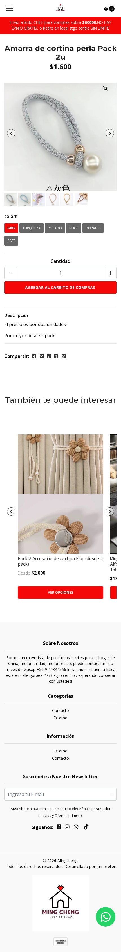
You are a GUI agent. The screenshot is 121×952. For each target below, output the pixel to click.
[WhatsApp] (76, 828)
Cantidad (60, 261)
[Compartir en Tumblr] (56, 356)
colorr (10, 216)
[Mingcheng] (60, 8)
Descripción (17, 315)
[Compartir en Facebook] (34, 356)
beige (73, 228)
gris (11, 228)
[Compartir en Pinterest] (49, 356)
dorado (93, 228)
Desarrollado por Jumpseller (89, 866)
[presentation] (11, 133)
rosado (55, 228)
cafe (11, 240)
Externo (60, 717)
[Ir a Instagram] (67, 828)
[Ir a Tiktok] (86, 828)
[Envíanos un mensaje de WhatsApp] (105, 917)
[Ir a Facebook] (59, 828)
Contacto (60, 710)
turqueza (32, 228)
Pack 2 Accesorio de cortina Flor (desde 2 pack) (60, 561)
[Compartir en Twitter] (42, 356)
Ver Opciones (60, 592)
